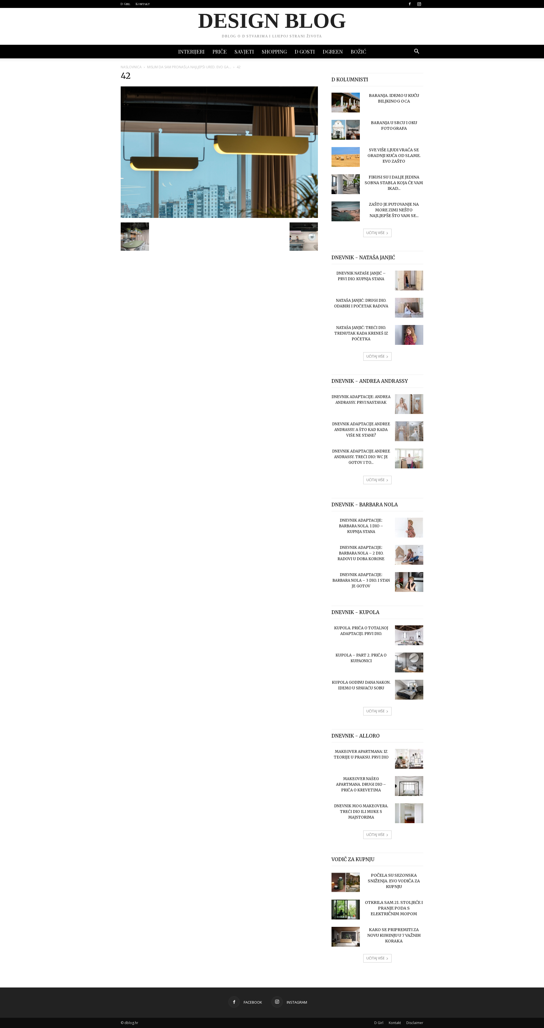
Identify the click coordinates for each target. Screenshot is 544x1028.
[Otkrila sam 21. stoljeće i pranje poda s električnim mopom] (346, 909)
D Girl (125, 4)
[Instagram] (419, 4)
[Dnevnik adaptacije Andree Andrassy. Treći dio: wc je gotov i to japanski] (409, 458)
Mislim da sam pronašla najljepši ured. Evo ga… (189, 67)
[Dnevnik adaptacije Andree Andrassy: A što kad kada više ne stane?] (409, 431)
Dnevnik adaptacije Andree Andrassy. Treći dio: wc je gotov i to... (361, 457)
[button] (416, 52)
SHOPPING (274, 51)
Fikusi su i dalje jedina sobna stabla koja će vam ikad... (394, 183)
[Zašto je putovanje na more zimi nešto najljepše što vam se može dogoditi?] (346, 211)
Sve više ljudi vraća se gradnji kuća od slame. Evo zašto (393, 155)
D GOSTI (305, 51)
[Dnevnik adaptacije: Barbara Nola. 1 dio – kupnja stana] (409, 528)
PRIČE (219, 51)
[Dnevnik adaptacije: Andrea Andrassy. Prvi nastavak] (409, 404)
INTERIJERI (191, 51)
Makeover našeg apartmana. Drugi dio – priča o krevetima (361, 784)
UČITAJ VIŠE (375, 232)
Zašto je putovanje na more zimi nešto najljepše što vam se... (394, 210)
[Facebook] (409, 4)
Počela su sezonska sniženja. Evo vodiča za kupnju (394, 881)
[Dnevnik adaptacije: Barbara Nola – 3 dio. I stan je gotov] (409, 582)
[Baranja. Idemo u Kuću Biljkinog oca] (346, 102)
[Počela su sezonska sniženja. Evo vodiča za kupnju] (346, 882)
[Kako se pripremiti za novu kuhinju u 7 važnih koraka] (346, 937)
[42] (219, 216)
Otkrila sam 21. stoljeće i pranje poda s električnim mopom (394, 908)
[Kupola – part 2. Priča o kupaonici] (409, 662)
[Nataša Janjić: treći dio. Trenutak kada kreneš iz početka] (409, 335)
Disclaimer (414, 1022)
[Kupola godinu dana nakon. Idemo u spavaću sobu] (409, 690)
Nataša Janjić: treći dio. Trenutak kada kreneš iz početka (361, 333)
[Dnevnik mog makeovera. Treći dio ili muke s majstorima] (409, 813)
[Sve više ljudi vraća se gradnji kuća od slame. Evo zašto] (346, 157)
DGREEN (333, 51)
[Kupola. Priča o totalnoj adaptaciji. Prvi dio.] (409, 635)
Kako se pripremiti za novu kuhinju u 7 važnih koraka (394, 935)
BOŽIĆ (358, 51)
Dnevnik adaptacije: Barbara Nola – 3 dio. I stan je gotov (361, 580)
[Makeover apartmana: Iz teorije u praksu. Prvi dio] (409, 759)
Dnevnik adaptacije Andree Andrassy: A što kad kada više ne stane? (361, 430)
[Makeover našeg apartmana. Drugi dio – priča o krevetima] (409, 786)
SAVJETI (244, 51)
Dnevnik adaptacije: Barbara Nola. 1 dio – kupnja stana (361, 526)
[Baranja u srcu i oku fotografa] (346, 130)
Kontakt (143, 4)
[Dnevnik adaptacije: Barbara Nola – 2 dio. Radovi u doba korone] (409, 555)
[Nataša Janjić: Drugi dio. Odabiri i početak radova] (409, 308)
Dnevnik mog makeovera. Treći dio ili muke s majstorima (361, 812)
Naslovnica (131, 67)
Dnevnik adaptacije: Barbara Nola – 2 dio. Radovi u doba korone (360, 553)
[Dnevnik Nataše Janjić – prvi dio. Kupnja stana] (409, 280)
